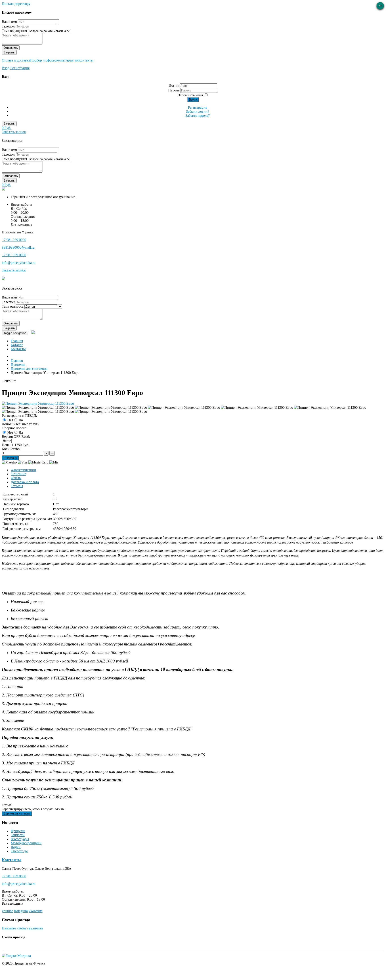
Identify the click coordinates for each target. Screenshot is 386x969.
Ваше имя (9, 21)
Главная (17, 341)
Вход (5, 68)
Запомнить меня (190, 95)
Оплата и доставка (16, 60)
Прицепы (18, 831)
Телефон (8, 26)
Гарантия (71, 60)
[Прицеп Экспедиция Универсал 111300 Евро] (38, 403)
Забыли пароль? (197, 115)
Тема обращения (14, 31)
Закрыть (9, 52)
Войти (193, 99)
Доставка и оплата (25, 482)
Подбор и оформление (47, 60)
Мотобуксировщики (26, 843)
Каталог (17, 345)
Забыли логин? (197, 111)
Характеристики (23, 470)
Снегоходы (19, 851)
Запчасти (18, 835)
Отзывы (17, 486)
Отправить (11, 47)
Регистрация (19, 68)
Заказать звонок (14, 132)
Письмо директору (16, 4)
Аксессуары (20, 839)
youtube (7, 911)
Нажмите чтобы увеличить (22, 928)
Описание (18, 474)
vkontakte (35, 911)
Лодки (16, 847)
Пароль (174, 90)
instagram (21, 911)
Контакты (85, 60)
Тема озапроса (12, 306)
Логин (174, 85)
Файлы (16, 478)
